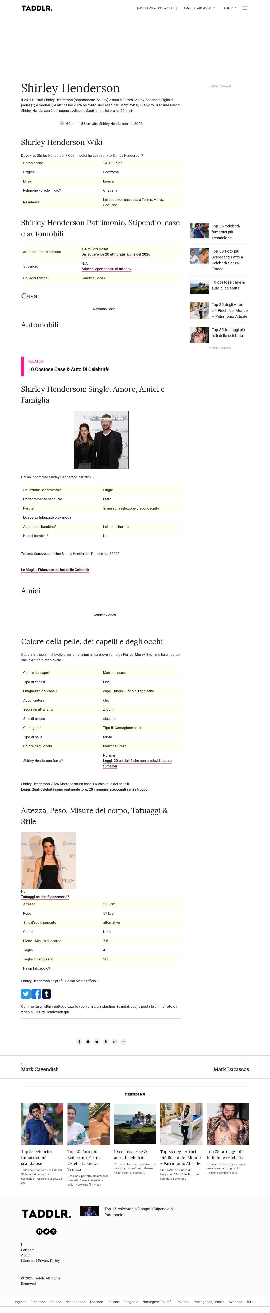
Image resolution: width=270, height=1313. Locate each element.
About (26, 1255)
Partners (28, 1250)
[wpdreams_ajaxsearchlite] (157, 8)
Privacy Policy (49, 1261)
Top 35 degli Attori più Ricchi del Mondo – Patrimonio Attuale (230, 310)
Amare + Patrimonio (197, 8)
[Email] (53, 1231)
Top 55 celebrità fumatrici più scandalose (226, 232)
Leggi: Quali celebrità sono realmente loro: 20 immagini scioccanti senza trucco (84, 789)
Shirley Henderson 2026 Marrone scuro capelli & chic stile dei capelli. (75, 784)
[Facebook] (39, 1231)
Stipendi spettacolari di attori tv (106, 269)
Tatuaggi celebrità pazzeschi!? (45, 897)
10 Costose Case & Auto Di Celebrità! (68, 369)
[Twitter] (46, 1231)
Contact (29, 1261)
